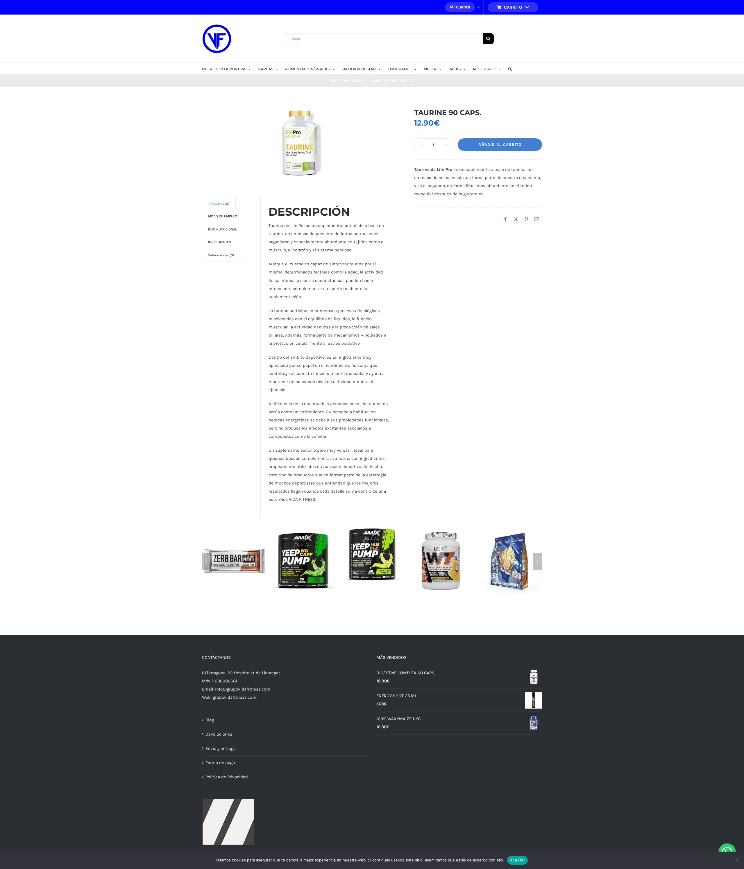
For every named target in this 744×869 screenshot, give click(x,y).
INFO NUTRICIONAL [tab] (222, 229)
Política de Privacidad (226, 776)
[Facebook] (505, 219)
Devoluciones (218, 734)
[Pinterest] (526, 219)
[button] (510, 68)
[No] (737, 860)
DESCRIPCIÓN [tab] (218, 204)
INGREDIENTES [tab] (219, 242)
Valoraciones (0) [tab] (221, 255)
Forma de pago (220, 762)
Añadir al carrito (500, 144)
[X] (516, 219)
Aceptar (517, 860)
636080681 (226, 681)
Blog (209, 720)
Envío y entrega (220, 748)
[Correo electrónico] (537, 219)
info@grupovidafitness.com (242, 689)
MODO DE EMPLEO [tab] (222, 216)
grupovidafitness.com (234, 697)
